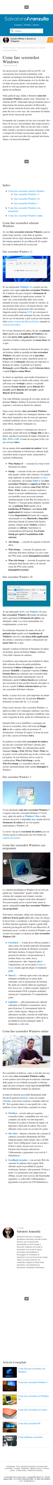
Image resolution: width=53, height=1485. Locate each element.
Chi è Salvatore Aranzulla (26, 1466)
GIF (17, 439)
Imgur (11, 967)
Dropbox (40, 964)
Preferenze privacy (35, 1470)
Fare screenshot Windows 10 (27, 198)
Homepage (10, 1466)
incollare (44, 477)
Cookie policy (21, 1470)
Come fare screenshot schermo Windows (26, 190)
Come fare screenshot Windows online (25, 215)
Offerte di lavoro (36, 1468)
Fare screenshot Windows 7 (26, 203)
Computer (18, 24)
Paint (35, 480)
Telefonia (27, 24)
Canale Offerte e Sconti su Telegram (23, 40)
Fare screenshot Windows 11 (27, 194)
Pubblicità (25, 1468)
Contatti (17, 1468)
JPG (5, 439)
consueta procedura (11, 324)
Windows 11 (26, 286)
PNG (10, 439)
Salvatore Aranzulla (10, 65)
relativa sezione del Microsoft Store (23, 321)
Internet (36, 24)
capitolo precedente (11, 837)
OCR (30, 311)
